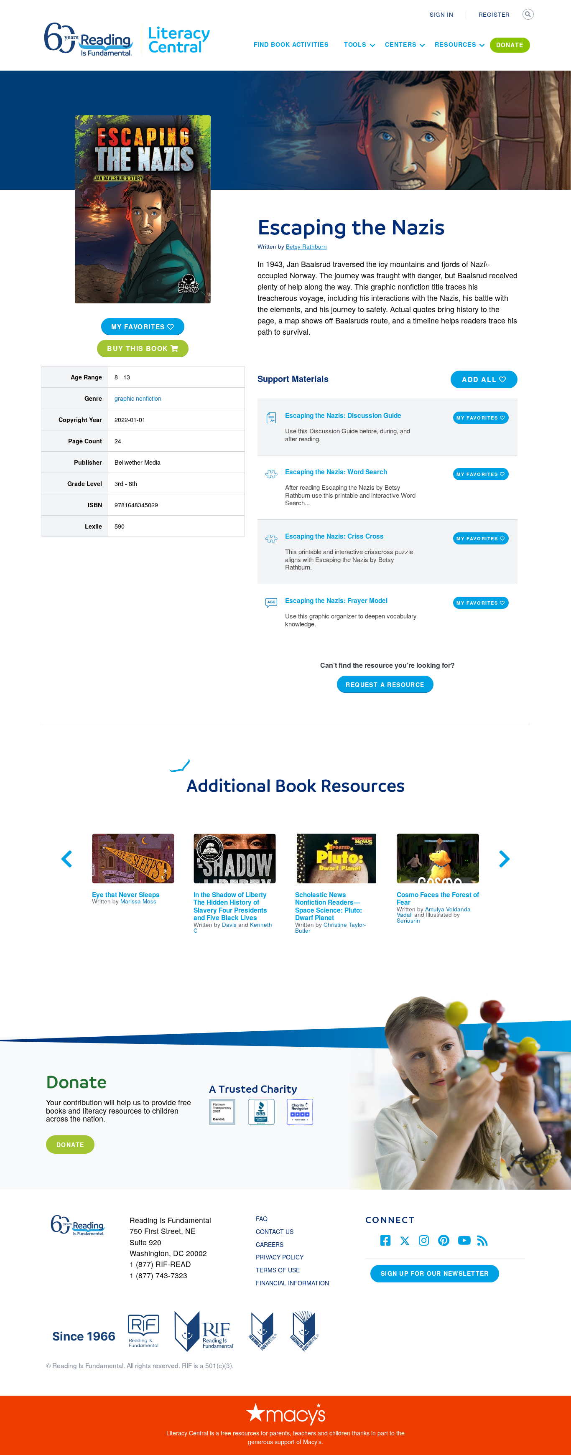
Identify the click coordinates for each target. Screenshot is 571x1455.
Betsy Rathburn (306, 246)
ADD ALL (480, 379)
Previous (66, 859)
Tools (355, 44)
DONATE (510, 45)
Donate (70, 1144)
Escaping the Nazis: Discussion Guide (343, 415)
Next (504, 859)
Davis (229, 924)
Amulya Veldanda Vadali (434, 912)
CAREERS (269, 1244)
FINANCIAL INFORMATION (292, 1283)
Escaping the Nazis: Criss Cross (334, 536)
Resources (455, 44)
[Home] (94, 26)
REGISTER (494, 14)
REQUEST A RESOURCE (385, 684)
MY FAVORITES (139, 326)
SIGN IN (442, 14)
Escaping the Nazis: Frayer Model (336, 600)
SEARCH (529, 15)
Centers (400, 44)
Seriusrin (408, 920)
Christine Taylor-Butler (330, 927)
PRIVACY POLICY (279, 1257)
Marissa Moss (138, 901)
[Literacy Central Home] (179, 26)
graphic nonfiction (138, 398)
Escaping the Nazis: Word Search (336, 471)
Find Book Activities (291, 44)
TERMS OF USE (282, 1270)
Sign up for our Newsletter (435, 1273)
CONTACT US (277, 1231)
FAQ (262, 1218)
